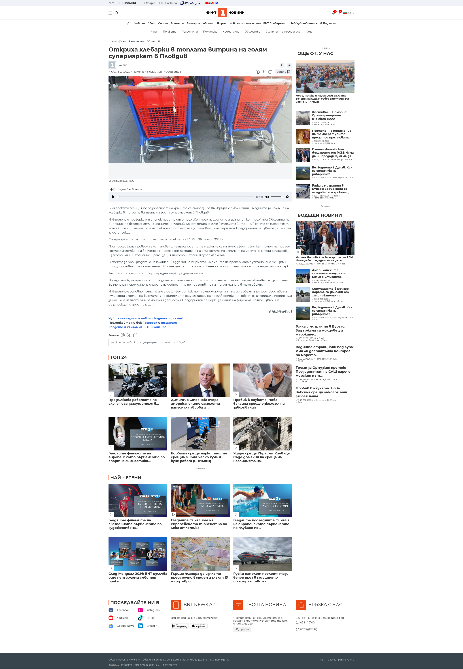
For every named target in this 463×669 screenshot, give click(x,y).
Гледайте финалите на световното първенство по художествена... (135, 524)
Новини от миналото (245, 23)
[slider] (185, 197)
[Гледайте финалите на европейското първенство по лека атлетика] (200, 500)
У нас (154, 31)
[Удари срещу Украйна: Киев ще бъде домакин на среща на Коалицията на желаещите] (262, 433)
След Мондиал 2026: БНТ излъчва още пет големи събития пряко (138, 577)
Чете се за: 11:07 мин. (326, 264)
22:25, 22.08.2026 (305, 264)
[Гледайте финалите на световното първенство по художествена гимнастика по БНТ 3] (138, 500)
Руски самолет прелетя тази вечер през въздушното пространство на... (260, 577)
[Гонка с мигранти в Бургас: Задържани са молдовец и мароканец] (303, 191)
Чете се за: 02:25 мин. (324, 301)
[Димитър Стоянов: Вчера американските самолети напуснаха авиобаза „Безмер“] (200, 380)
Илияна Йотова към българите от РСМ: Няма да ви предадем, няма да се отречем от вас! (333, 153)
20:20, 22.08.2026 (322, 299)
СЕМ (167, 660)
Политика (210, 31)
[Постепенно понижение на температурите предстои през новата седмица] (303, 136)
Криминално (231, 31)
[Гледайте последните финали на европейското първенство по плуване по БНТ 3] (262, 500)
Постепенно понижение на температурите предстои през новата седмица (331, 134)
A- (289, 65)
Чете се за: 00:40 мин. (308, 340)
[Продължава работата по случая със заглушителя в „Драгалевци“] (138, 380)
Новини (139, 23)
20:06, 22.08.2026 (322, 280)
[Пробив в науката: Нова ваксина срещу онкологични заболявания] (262, 380)
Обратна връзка (152, 660)
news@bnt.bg (309, 629)
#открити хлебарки (124, 342)
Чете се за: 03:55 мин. (326, 400)
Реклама (200, 468)
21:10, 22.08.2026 (321, 318)
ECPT (176, 660)
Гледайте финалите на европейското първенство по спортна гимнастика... (137, 457)
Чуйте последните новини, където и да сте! (146, 318)
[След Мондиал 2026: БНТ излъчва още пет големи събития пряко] (138, 554)
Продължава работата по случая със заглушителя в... (134, 402)
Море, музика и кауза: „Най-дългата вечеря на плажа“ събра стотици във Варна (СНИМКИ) (323, 98)
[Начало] (130, 23)
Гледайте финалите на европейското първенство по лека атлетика (199, 524)
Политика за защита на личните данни (205, 660)
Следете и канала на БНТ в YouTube (137, 327)
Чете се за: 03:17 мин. (326, 359)
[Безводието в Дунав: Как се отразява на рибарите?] (303, 173)
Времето (177, 23)
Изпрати (242, 629)
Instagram (169, 322)
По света (169, 31)
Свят (152, 23)
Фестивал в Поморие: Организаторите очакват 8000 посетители (329, 116)
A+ (282, 65)
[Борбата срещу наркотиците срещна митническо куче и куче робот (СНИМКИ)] (200, 433)
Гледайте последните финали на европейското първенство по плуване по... (261, 524)
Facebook (150, 322)
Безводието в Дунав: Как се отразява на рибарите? (332, 171)
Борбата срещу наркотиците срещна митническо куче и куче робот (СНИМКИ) (199, 457)
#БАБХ (166, 342)
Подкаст (329, 23)
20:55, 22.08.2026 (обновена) (311, 338)
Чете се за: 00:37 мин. (326, 380)
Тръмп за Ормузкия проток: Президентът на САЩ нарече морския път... (323, 372)
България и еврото (200, 23)
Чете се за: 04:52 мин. (342, 318)
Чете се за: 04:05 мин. (324, 282)
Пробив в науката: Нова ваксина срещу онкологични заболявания (259, 403)
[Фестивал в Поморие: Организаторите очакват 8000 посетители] (303, 118)
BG (350, 13)
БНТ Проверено (274, 23)
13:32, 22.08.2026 (305, 400)
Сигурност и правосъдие (283, 31)
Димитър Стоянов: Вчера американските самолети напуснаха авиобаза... (195, 403)
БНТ (111, 3)
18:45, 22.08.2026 (305, 359)
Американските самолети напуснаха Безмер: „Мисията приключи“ (329, 274)
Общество (252, 31)
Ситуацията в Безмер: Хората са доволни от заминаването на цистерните (330, 292)
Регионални (190, 31)
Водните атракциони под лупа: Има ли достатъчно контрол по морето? (325, 351)
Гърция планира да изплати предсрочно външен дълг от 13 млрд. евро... (199, 577)
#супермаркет (149, 342)
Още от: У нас (315, 53)
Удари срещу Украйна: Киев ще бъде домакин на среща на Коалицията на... (261, 457)
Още (309, 31)
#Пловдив (179, 342)
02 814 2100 (307, 622)
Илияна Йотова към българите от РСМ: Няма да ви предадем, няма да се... (324, 259)
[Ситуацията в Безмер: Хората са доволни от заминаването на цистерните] (303, 294)
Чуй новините (306, 23)
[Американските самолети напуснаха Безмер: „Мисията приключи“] (303, 276)
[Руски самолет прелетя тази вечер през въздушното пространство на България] (262, 554)
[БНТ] (113, 65)
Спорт (163, 23)
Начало (113, 41)
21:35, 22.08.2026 (305, 380)
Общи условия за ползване (124, 660)
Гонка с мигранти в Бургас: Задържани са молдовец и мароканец (330, 189)
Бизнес (222, 23)
